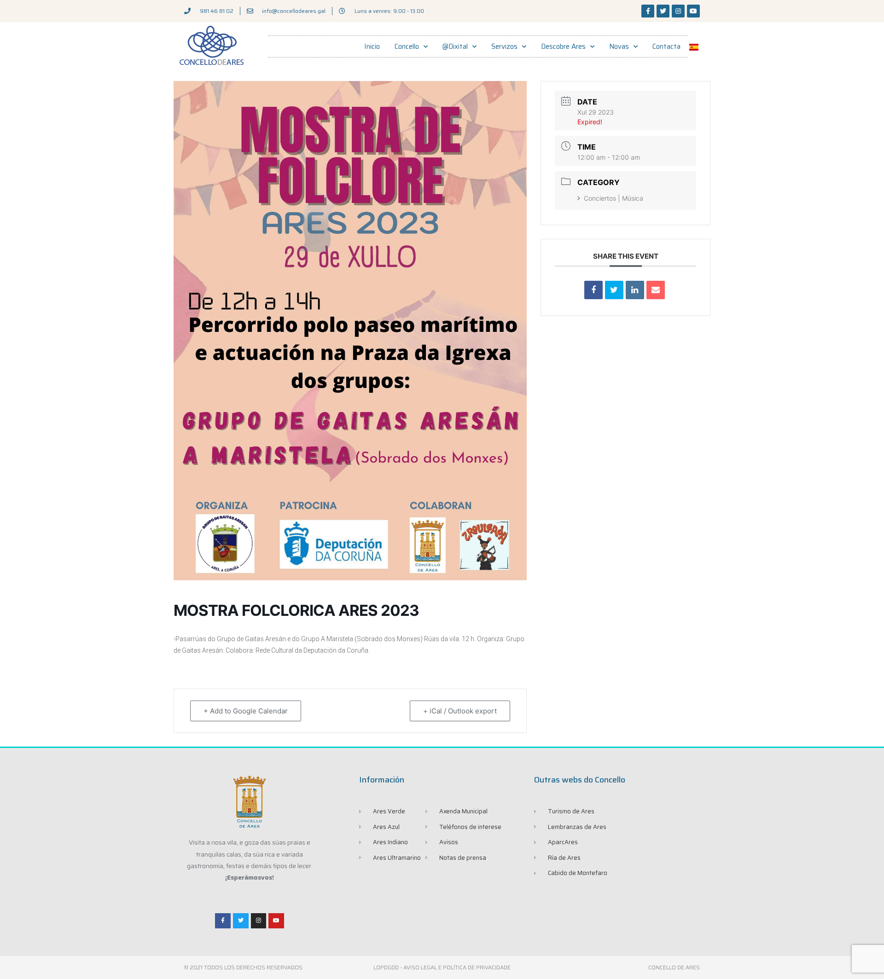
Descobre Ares (563, 46)
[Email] (655, 290)
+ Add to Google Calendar (246, 711)
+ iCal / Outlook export (460, 711)
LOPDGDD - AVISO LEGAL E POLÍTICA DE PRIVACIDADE (442, 967)
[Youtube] (693, 11)
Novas (619, 46)
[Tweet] (614, 290)
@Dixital (455, 46)
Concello (407, 46)
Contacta (666, 46)
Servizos (504, 46)
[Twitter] (663, 11)
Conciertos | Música (613, 198)
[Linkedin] (635, 290)
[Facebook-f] (647, 11)
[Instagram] (678, 11)
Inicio (372, 46)
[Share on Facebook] (593, 290)
